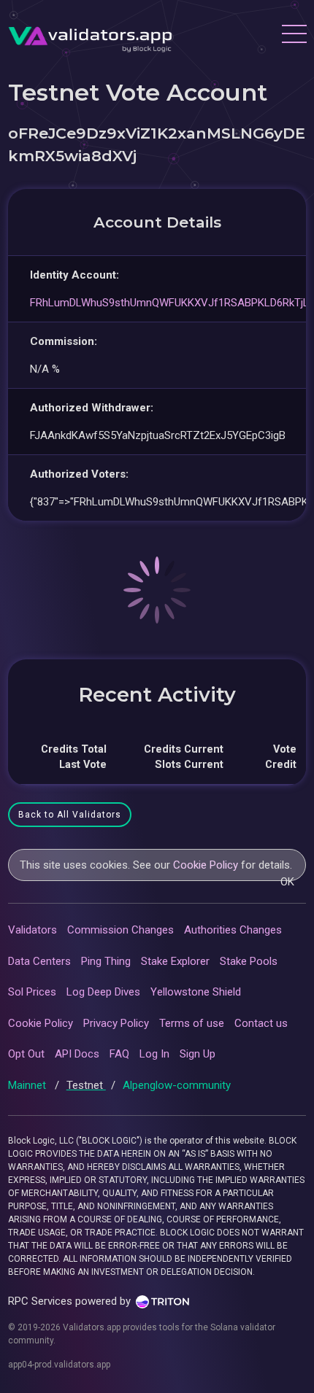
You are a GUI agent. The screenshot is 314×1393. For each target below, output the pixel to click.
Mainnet (28, 1085)
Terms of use (191, 1023)
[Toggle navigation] (293, 36)
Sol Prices (32, 991)
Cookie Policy (205, 865)
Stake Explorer (175, 961)
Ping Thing (106, 961)
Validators (32, 929)
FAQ (119, 1053)
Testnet (86, 1085)
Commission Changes (120, 929)
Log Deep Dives (103, 991)
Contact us (261, 1023)
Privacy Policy (116, 1023)
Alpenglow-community (177, 1085)
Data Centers (39, 961)
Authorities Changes (233, 929)
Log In (154, 1053)
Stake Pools (248, 961)
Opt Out (26, 1053)
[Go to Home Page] (90, 35)
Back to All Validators (69, 815)
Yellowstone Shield (195, 991)
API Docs (77, 1053)
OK (287, 881)
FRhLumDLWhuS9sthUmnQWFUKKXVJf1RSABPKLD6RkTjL (169, 302)
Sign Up (197, 1053)
